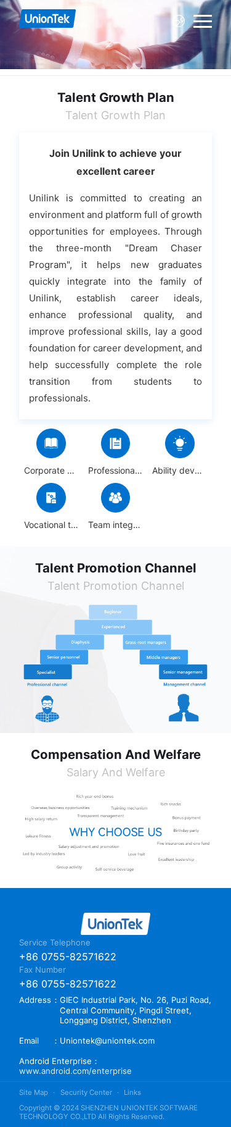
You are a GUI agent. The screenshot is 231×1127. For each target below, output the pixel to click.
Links (132, 1092)
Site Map (33, 1092)
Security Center (86, 1092)
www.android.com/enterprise (75, 1071)
